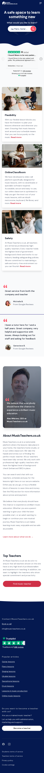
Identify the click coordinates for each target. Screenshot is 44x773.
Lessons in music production (15, 691)
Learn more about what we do (18, 536)
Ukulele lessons (8, 676)
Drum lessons (8, 686)
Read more (16, 137)
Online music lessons (11, 696)
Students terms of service (12, 752)
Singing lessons (8, 671)
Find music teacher (22, 584)
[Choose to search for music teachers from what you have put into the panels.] (33, 29)
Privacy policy (7, 760)
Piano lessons (8, 666)
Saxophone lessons (10, 681)
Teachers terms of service (12, 756)
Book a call (6, 624)
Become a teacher (22, 728)
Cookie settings (8, 765)
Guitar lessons (8, 661)
